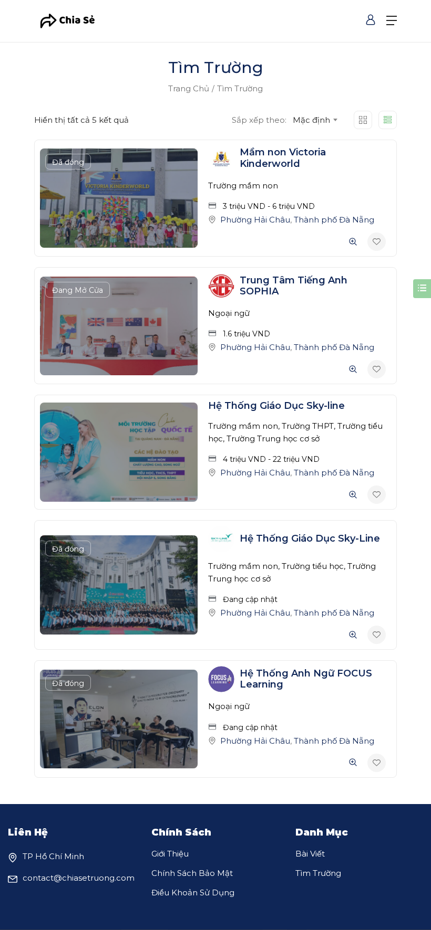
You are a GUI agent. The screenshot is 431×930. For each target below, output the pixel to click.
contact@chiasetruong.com (79, 878)
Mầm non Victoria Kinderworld (283, 158)
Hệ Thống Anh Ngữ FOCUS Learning (306, 679)
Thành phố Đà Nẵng (334, 220)
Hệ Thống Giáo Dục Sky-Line (310, 538)
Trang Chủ (188, 88)
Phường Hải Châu (255, 220)
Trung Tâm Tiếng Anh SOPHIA (293, 286)
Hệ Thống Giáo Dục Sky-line (276, 405)
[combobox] (315, 120)
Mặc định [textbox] (311, 120)
